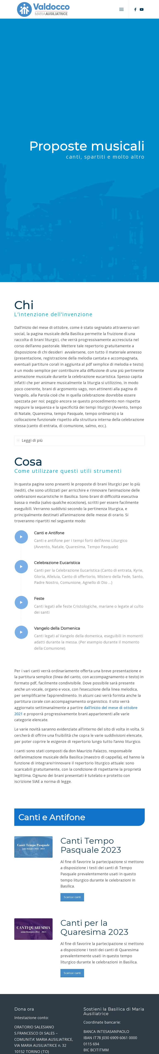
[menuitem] (121, 9)
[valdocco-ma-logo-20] (43, 9)
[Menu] (121, 9)
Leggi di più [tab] (32, 440)
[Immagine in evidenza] (33, 847)
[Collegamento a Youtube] (142, 9)
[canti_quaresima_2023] (33, 929)
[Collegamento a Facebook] (135, 9)
